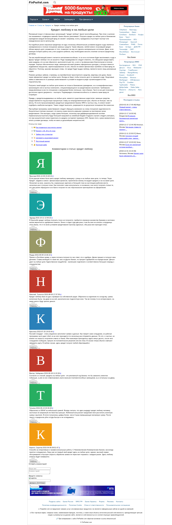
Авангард (132, 30)
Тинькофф (123, 49)
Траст (127, 37)
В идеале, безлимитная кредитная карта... (128, 118)
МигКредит (123, 80)
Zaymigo (122, 70)
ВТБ (135, 39)
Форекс (102, 501)
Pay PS (122, 82)
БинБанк (132, 35)
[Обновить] (33, 478)
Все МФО (131, 95)
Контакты (119, 501)
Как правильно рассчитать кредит (49, 127)
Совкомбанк (124, 44)
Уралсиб (133, 42)
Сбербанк (123, 30)
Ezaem (121, 75)
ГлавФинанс (133, 70)
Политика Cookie (75, 505)
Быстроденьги (124, 65)
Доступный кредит (43, 141)
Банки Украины (91, 501)
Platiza (132, 85)
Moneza (133, 77)
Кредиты (48, 25)
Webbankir (137, 68)
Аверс (134, 32)
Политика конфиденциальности (54, 505)
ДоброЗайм (123, 87)
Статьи (39, 25)
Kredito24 (130, 75)
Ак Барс (128, 47)
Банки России (68, 501)
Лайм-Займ (135, 87)
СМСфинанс (135, 80)
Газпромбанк (124, 32)
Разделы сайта (54, 501)
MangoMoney (133, 72)
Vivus (129, 68)
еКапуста (131, 90)
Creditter (130, 82)
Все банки (131, 57)
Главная (32, 25)
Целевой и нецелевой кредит (47, 138)
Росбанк (122, 54)
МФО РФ (79, 501)
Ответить (33, 192)
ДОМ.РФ (137, 47)
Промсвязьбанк (125, 39)
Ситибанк (123, 35)
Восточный (135, 52)
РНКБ (133, 44)
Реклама (110, 501)
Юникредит (123, 42)
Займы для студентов (44, 134)
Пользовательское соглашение (118, 505)
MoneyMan (123, 77)
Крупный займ (41, 145)
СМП (132, 49)
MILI (134, 65)
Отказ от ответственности (94, 505)
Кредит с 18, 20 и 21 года (45, 131)
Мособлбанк (124, 52)
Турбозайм (123, 85)
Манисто (122, 90)
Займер (122, 72)
